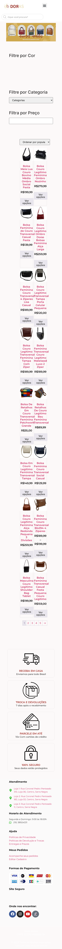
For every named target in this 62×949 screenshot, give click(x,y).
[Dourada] (38, 69)
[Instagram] (20, 914)
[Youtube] (27, 914)
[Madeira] (25, 63)
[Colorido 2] (25, 69)
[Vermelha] (19, 69)
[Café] (13, 63)
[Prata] (13, 76)
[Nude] (38, 63)
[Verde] (13, 69)
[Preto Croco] (6, 69)
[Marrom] (32, 63)
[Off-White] (6, 76)
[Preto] (44, 63)
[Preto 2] (19, 76)
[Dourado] (44, 69)
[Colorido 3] (32, 69)
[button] (44, 5)
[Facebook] (12, 914)
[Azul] (6, 63)
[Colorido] (19, 63)
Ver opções (26, 202)
